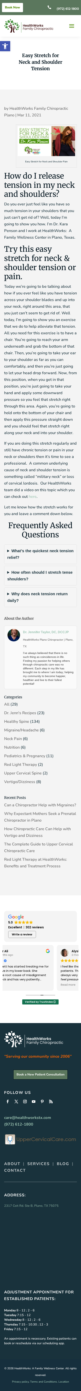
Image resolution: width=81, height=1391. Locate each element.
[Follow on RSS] (50, 1101)
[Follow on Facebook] (7, 1101)
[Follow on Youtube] (33, 1101)
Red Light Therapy (20, 764)
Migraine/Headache (21, 730)
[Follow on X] (16, 1101)
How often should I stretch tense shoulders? (40, 575)
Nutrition (12, 747)
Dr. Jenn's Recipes (20, 713)
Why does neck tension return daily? (37, 597)
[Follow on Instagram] (25, 1101)
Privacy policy (20, 1382)
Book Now (12, 7)
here (33, 496)
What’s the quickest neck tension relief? (40, 554)
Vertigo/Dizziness (19, 781)
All (6, 704)
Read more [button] (15, 985)
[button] (5, 46)
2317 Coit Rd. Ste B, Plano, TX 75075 (31, 1206)
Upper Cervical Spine (23, 773)
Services (38, 1163)
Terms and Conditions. (44, 1382)
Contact (15, 1170)
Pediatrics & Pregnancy (24, 756)
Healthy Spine (16, 721)
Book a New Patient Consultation (40, 1074)
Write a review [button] (22, 934)
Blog (63, 1163)
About (12, 1163)
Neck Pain (13, 738)
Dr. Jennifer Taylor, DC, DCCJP (46, 632)
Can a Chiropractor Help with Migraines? (40, 805)
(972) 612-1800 (68, 9)
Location (63, 1382)
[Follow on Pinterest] (42, 1101)
